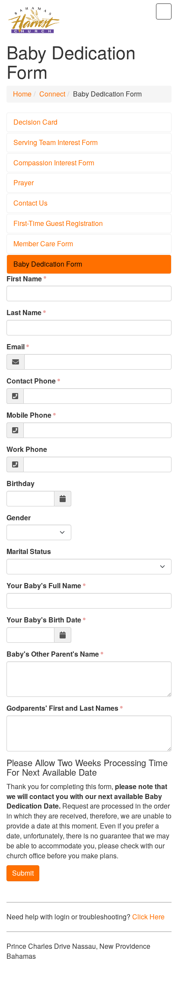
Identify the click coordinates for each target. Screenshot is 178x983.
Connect (52, 94)
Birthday (20, 483)
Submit (23, 873)
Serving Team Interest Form (55, 142)
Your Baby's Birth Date (43, 620)
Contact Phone (31, 381)
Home (22, 94)
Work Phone (26, 449)
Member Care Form (43, 243)
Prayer (23, 182)
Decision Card (35, 122)
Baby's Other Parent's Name (52, 654)
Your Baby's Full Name (43, 585)
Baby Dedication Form (47, 264)
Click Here (148, 917)
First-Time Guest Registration (58, 223)
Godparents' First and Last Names (62, 708)
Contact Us (30, 203)
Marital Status (28, 551)
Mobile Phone (28, 415)
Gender (18, 517)
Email (15, 346)
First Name (24, 279)
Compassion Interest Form (53, 163)
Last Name (23, 312)
